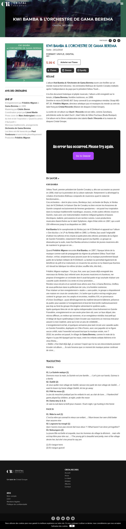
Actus (67, 476)
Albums (68, 484)
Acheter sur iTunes (69, 62)
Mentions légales (13, 502)
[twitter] (63, 518)
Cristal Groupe (21, 479)
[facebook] (53, 518)
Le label (68, 478)
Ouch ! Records (76, 112)
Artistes (68, 481)
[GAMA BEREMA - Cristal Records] (24, 62)
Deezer (68, 70)
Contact (68, 487)
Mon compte (11, 496)
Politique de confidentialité (17, 504)
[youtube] (67, 518)
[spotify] (72, 518)
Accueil (67, 473)
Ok (72, 526)
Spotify (83, 70)
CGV (8, 499)
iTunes (53, 70)
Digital (70, 54)
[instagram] (58, 518)
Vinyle (60, 54)
